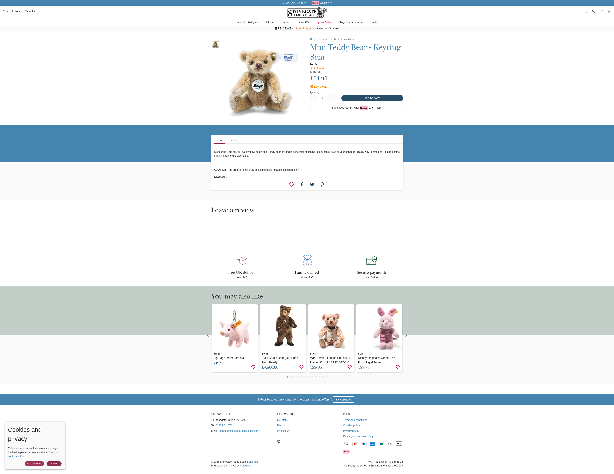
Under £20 (303, 22)
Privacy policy (351, 430)
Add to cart (372, 98)
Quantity (315, 92)
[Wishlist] (292, 184)
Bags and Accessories (351, 22)
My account (283, 430)
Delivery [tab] (233, 140)
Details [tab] (219, 140)
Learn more (375, 107)
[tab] (287, 377)
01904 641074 (224, 425)
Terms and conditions (355, 420)
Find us (281, 425)
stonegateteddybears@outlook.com (239, 430)
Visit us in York (11, 11)
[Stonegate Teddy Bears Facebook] (285, 441)
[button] (585, 11)
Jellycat (270, 22)
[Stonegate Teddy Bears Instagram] (278, 441)
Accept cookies (34, 463)
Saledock (245, 465)
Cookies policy (351, 425)
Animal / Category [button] (247, 22)
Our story (282, 420)
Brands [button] (285, 22)
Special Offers (324, 22)
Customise (54, 463)
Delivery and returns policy (358, 436)
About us (30, 11)
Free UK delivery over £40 (307, 2)
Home (313, 39)
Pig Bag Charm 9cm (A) (228, 358)
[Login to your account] (593, 11)
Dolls (374, 22)
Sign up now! (343, 400)
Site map (253, 461)
